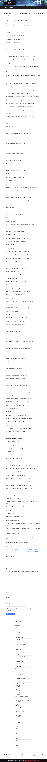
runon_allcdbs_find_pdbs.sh (21, 696)
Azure (16, 630)
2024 (16, 731)
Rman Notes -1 (23, 753)
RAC (16, 654)
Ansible (17, 625)
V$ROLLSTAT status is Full (31, 562)
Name (8, 592)
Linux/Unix (35, 15)
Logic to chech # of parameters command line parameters (37, 12)
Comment (9, 574)
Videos (16, 668)
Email (8, 597)
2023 (16, 733)
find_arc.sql (18, 704)
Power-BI (17, 649)
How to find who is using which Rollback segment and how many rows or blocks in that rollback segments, (24, 12)
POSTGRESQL (18, 647)
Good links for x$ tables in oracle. (11, 753)
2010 (16, 735)
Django (17, 632)
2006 (16, 745)
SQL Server (17, 664)
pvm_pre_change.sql (20, 707)
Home (5, 7)
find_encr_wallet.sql (19, 711)
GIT (16, 634)
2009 (16, 738)
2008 (16, 740)
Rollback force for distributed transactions (11, 12)
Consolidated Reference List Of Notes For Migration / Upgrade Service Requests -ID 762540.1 (38, 753)
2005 (16, 748)
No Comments (17, 23)
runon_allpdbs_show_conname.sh (22, 692)
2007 (16, 743)
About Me (11, 7)
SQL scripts (13, 546)
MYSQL (17, 639)
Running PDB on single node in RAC (23, 700)
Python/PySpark (19, 651)
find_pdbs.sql (18, 715)
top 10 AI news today (20, 689)
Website (8, 603)
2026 (16, 726)
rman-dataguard (19, 656)
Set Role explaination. (12, 562)
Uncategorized (18, 666)
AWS (16, 627)
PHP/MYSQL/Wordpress (20, 644)
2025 (16, 728)
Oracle (7, 15)
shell (16, 659)
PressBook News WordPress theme (32, 760)
